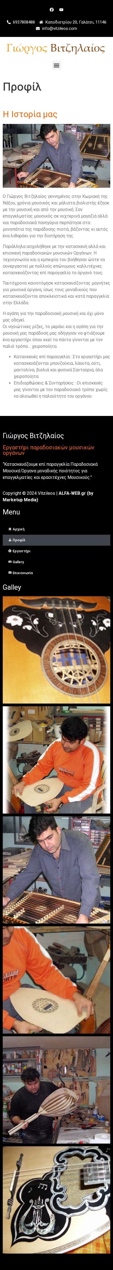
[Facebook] (52, 9)
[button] (56, 65)
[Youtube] (61, 9)
